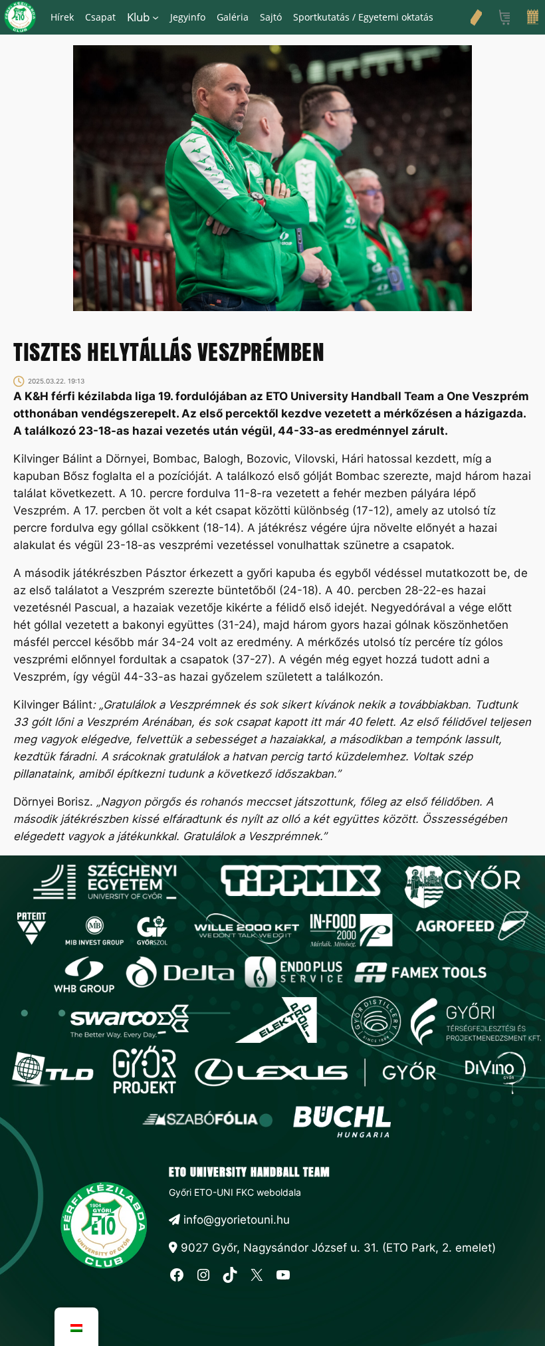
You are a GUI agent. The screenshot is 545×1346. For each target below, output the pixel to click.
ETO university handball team (249, 1171)
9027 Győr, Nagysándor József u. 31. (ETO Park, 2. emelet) (336, 1247)
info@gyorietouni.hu (235, 1219)
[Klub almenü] (155, 17)
